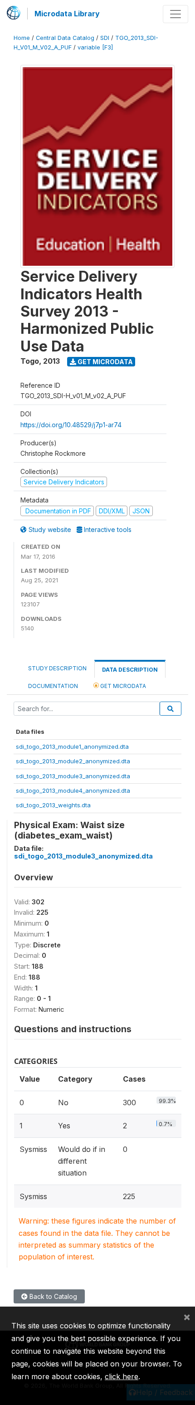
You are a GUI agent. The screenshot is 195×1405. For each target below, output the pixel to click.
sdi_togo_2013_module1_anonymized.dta (72, 746)
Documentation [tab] (53, 686)
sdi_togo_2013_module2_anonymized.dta (73, 761)
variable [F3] (95, 47)
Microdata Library (67, 13)
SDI (104, 37)
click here (121, 1376)
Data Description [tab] (130, 669)
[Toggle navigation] (175, 14)
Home (22, 37)
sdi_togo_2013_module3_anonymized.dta (73, 776)
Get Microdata (104, 362)
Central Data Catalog (65, 37)
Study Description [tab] (57, 668)
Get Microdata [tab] (122, 686)
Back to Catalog (52, 1296)
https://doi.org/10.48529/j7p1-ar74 (71, 425)
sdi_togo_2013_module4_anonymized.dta (73, 790)
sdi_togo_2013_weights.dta (53, 805)
